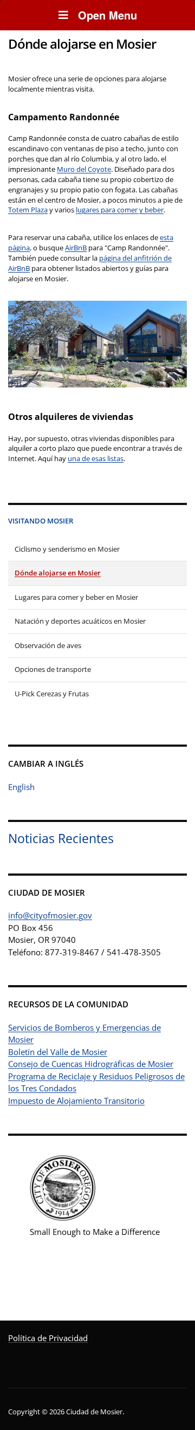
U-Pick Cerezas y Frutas (52, 693)
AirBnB (76, 248)
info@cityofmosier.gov (50, 915)
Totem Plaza (28, 210)
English (21, 786)
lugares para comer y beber (120, 210)
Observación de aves (48, 645)
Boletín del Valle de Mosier (57, 1051)
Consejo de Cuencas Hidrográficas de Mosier (90, 1063)
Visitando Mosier (40, 521)
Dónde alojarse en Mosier (58, 573)
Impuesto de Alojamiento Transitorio (76, 1100)
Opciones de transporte (53, 669)
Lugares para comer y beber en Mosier (76, 597)
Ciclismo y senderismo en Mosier (67, 549)
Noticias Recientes (61, 838)
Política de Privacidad (48, 1337)
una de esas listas (95, 458)
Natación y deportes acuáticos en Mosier (80, 621)
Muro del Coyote (84, 169)
